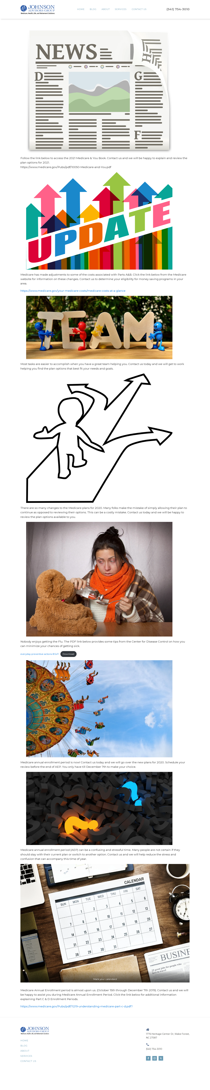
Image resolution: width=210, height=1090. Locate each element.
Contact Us (139, 9)
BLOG (93, 9)
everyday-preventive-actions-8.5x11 (39, 654)
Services (121, 9)
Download (68, 654)
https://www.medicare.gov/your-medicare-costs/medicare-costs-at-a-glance (72, 290)
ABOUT (106, 9)
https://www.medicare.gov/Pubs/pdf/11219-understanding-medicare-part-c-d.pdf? (76, 1006)
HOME (81, 9)
